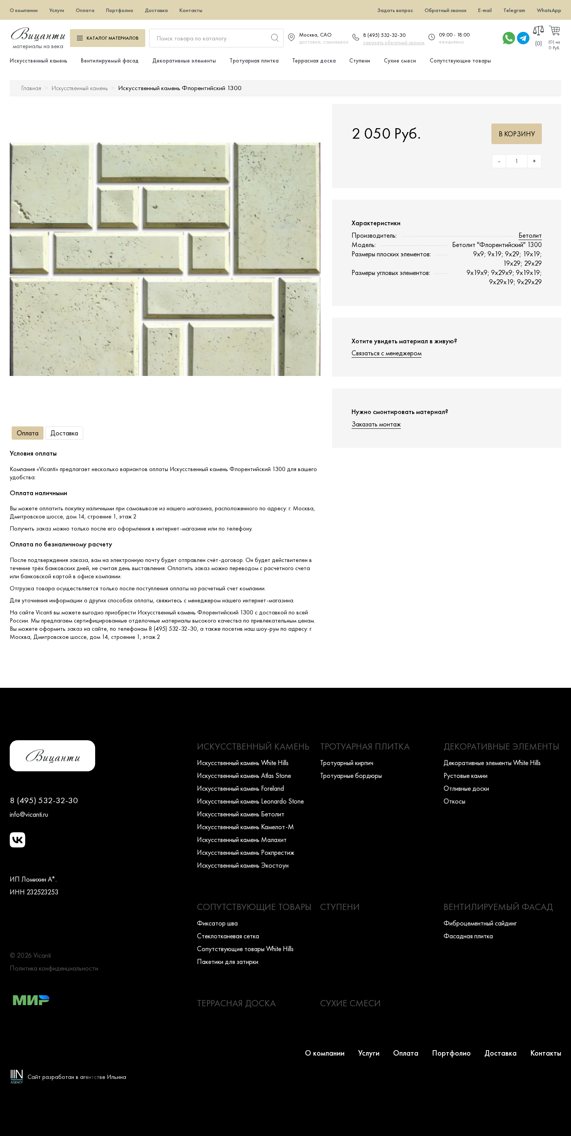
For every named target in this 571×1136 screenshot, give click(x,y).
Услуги (56, 10)
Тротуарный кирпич (346, 762)
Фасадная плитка (468, 935)
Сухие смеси (400, 60)
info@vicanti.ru (29, 814)
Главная (31, 88)
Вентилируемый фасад (110, 60)
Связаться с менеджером (386, 352)
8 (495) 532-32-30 (384, 34)
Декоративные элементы (184, 60)
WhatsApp (549, 10)
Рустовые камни (465, 775)
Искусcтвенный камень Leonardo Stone (250, 801)
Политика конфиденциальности (54, 968)
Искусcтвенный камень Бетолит (240, 813)
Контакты (190, 10)
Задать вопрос (395, 10)
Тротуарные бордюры (351, 775)
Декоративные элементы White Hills (492, 762)
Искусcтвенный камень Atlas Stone (244, 775)
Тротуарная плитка (254, 60)
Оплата (85, 10)
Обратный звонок (446, 10)
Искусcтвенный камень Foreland (240, 788)
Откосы (454, 801)
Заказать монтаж (376, 423)
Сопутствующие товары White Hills (245, 948)
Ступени (359, 60)
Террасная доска (314, 60)
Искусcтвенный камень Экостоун (243, 865)
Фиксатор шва (217, 923)
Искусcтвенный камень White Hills (243, 762)
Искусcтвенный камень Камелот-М (245, 826)
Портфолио (119, 10)
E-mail (485, 10)
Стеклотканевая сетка (228, 935)
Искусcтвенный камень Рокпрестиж (245, 852)
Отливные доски (466, 788)
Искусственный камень (38, 60)
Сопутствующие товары (460, 60)
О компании (24, 10)
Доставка (156, 10)
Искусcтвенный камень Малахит (242, 839)
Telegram (514, 10)
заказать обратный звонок (394, 42)
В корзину (517, 133)
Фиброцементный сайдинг (480, 923)
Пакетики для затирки (227, 961)
